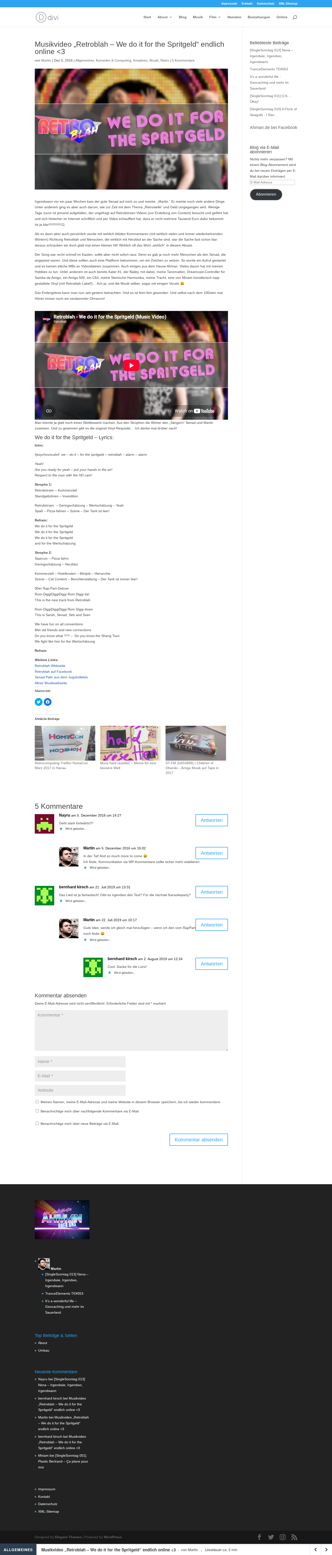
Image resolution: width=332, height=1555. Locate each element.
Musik (198, 17)
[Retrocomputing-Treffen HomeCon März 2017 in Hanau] (65, 743)
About (162, 17)
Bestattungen (259, 17)
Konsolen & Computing (113, 60)
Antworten (212, 820)
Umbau (43, 1350)
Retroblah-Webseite (50, 666)
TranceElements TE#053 (269, 69)
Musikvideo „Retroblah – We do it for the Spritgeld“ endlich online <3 (62, 1404)
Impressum (229, 3)
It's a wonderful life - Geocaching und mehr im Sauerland (269, 82)
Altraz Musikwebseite (51, 683)
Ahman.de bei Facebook (273, 127)
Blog (183, 17)
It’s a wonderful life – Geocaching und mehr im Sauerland (64, 1307)
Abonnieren (266, 194)
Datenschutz (265, 3)
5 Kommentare (183, 60)
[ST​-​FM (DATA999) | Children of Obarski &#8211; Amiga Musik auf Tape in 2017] (196, 743)
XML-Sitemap (288, 3)
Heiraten (234, 17)
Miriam (43, 1455)
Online (282, 17)
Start (147, 17)
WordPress (113, 1537)
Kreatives (140, 60)
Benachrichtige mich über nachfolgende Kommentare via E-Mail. (90, 1111)
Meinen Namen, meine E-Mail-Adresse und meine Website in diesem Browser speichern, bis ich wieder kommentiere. (131, 1102)
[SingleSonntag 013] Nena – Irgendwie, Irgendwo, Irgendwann (271, 56)
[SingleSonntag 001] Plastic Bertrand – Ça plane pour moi (63, 1461)
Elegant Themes (68, 1537)
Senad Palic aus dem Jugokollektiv (61, 677)
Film (212, 17)
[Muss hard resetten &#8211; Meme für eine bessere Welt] (130, 743)
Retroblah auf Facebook (53, 671)
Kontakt (247, 3)
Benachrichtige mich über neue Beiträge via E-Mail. (80, 1124)
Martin (46, 60)
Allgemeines (84, 60)
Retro (164, 60)
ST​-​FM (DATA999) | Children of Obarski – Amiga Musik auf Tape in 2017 (192, 768)
